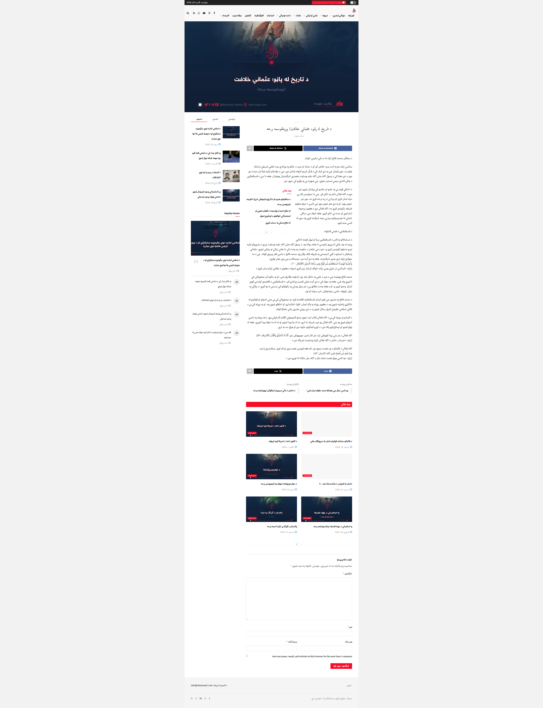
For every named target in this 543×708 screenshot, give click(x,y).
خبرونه (325, 15)
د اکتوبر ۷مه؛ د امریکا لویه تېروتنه (283, 441)
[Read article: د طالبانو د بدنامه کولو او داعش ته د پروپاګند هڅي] (326, 424)
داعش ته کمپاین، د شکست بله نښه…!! (335, 484)
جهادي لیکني (307, 518)
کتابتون (248, 15)
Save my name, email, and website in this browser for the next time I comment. (312, 656)
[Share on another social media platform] (250, 148)
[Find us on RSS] (194, 13)
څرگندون (347, 574)
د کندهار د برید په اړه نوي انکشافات (216, 300)
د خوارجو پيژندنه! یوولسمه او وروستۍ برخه (279, 484)
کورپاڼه (351, 15)
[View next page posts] (266, 232)
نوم (349, 627)
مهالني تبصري (339, 15)
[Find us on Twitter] (209, 13)
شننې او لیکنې (311, 15)
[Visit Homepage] (354, 10)
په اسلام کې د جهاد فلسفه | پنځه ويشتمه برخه (332, 526)
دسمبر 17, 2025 (287, 532)
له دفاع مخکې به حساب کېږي (278, 223)
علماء (298, 15)
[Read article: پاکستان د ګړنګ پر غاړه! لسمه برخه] (271, 509)
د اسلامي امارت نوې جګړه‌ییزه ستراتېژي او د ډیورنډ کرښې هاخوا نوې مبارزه (206, 133)
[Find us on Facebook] (214, 13)
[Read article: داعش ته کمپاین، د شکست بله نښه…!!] (326, 466)
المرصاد (225, 15)
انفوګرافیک (259, 15)
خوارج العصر (307, 433)
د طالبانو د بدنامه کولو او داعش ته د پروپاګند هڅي (331, 441)
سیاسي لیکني (252, 433)
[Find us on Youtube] (204, 13)
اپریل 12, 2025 (288, 489)
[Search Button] (188, 13)
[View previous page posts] (271, 232)
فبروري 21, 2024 (342, 532)
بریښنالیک (291, 642)
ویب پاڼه (348, 642)
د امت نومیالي (285, 15)
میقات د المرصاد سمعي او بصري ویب (327, 3)
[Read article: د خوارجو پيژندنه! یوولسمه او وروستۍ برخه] (271, 466)
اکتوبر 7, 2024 (288, 447)
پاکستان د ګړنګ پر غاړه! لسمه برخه (282, 526)
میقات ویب (237, 15)
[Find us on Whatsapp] (199, 13)
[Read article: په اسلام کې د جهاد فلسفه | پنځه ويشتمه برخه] (326, 509)
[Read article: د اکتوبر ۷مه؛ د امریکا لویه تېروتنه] (271, 424)
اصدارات (270, 15)
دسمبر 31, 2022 (342, 447)
